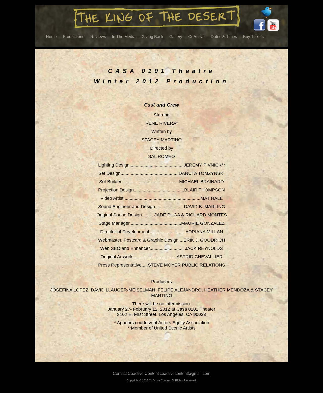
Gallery (175, 37)
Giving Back (152, 37)
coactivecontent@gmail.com (185, 373)
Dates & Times (224, 37)
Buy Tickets (253, 37)
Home (51, 37)
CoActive (196, 37)
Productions (73, 37)
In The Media (124, 37)
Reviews (98, 37)
